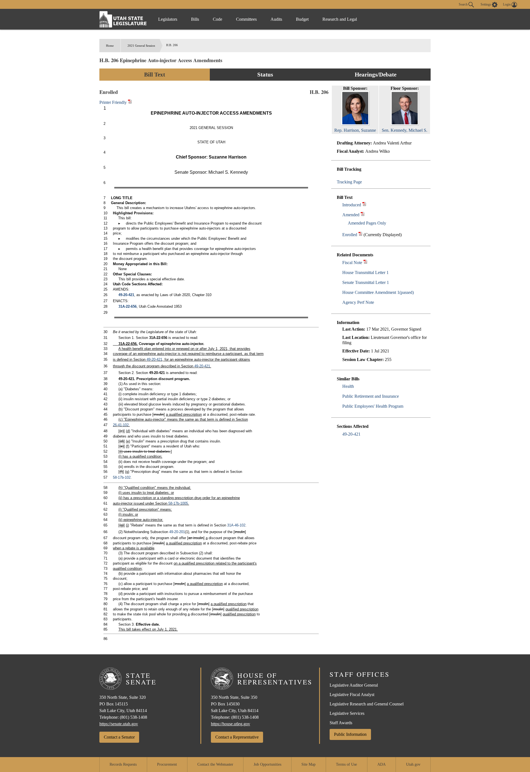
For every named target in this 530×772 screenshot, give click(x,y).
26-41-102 (121, 425)
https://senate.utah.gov (118, 723)
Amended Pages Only (367, 223)
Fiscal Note (352, 262)
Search (463, 4)
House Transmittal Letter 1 (365, 272)
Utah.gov (413, 764)
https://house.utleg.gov (230, 723)
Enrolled (349, 234)
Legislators (167, 19)
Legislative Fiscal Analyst (352, 694)
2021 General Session (141, 45)
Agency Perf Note (358, 302)
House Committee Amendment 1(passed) (378, 292)
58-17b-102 (122, 477)
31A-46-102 (236, 525)
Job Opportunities (267, 764)
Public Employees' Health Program (372, 406)
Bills (195, 19)
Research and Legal (339, 19)
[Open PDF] (364, 204)
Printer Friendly (113, 102)
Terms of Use (346, 764)
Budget (302, 19)
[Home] (123, 19)
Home (110, 45)
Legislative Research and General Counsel (367, 704)
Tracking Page (349, 182)
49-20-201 (177, 532)
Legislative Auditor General (354, 685)
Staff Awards (341, 722)
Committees (246, 19)
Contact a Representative (237, 737)
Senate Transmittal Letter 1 (365, 282)
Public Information (350, 734)
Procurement (167, 764)
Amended (350, 214)
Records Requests (123, 764)
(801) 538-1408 (133, 717)
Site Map (308, 764)
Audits (276, 19)
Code (217, 19)
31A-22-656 (127, 306)
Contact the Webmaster (215, 764)
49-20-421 (351, 434)
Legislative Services (347, 713)
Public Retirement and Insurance (370, 396)
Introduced (351, 204)
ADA (381, 764)
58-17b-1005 (178, 503)
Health (348, 386)
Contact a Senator (119, 737)
